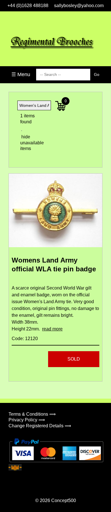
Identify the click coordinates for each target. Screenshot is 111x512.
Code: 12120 (25, 338)
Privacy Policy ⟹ (27, 419)
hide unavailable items (27, 142)
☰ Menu (20, 74)
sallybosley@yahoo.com (79, 5)
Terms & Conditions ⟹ (32, 414)
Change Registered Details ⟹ (40, 425)
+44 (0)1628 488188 (27, 5)
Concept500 (63, 500)
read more (52, 328)
